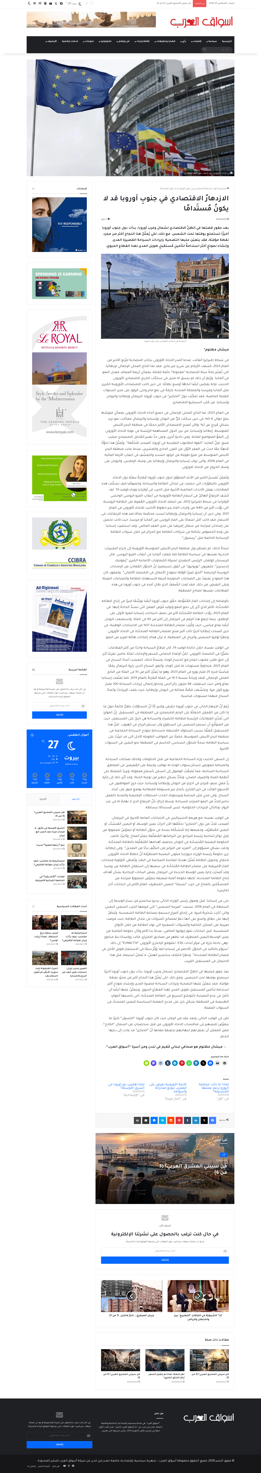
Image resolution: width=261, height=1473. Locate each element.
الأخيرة (43, 799)
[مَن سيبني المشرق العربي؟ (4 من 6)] (77, 817)
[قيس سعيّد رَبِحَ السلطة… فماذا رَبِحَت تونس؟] (45, 922)
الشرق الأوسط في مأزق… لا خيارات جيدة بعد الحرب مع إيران (49, 832)
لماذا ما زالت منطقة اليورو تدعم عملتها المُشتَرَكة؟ (214, 1088)
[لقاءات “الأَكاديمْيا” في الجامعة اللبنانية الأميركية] (77, 881)
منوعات (89, 41)
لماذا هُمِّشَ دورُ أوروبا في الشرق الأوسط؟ (126, 1086)
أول (215, 189)
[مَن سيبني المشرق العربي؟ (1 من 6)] (120, 1360)
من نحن (56, 1466)
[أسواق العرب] (201, 22)
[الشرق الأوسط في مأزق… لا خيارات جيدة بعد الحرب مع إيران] (77, 833)
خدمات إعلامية (70, 41)
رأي (184, 41)
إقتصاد (197, 41)
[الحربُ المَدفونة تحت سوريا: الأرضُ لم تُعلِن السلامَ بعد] (45, 958)
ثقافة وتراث (143, 41)
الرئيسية (227, 41)
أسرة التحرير (44, 1466)
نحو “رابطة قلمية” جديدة (50, 845)
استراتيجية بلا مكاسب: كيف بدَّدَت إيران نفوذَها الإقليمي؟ (74, 937)
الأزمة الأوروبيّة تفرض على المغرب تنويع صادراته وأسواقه (168, 1088)
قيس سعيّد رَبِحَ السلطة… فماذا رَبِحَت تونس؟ (46, 937)
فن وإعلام (124, 41)
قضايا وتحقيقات (166, 41)
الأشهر (75, 799)
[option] (165, 1168)
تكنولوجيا (106, 41)
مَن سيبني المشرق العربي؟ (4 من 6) (193, 1170)
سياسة (212, 41)
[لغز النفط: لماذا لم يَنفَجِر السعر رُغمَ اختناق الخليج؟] (164, 1360)
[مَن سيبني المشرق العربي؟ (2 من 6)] (209, 1360)
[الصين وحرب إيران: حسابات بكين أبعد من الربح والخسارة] (74, 958)
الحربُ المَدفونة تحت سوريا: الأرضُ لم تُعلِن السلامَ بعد (46, 972)
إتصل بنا (32, 1466)
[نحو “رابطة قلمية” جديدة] (77, 850)
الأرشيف (52, 41)
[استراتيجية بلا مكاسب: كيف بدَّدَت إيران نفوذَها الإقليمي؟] (77, 866)
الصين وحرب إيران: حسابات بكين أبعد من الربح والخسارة (74, 972)
